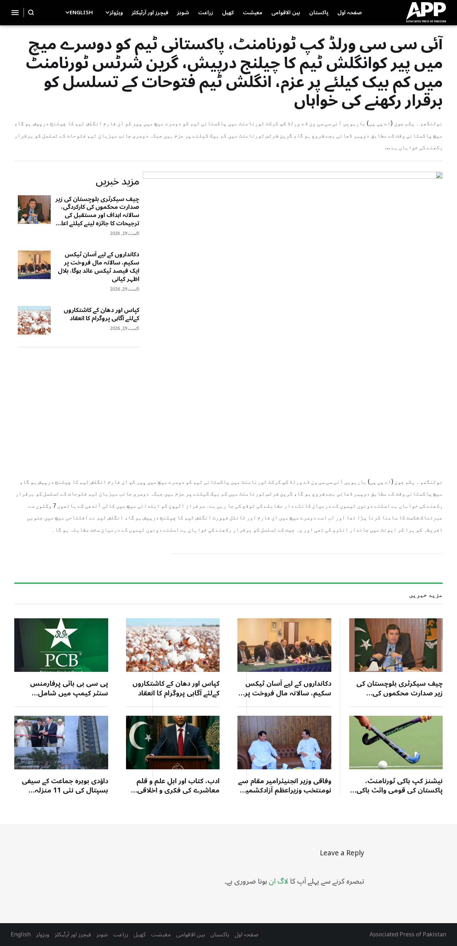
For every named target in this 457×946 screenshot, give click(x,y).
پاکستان (219, 935)
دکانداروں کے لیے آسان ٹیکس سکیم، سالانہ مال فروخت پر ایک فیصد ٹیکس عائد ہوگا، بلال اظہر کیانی (98, 267)
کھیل (140, 935)
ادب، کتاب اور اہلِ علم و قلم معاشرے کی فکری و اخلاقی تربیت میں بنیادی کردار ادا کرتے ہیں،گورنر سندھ (173, 795)
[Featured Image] (34, 209)
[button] (107, 12)
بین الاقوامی (190, 935)
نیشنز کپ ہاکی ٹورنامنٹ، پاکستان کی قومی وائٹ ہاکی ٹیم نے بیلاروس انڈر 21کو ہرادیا (397, 790)
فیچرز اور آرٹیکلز (73, 935)
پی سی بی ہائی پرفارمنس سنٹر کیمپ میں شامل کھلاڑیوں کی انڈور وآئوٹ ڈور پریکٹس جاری (66, 697)
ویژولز (42, 935)
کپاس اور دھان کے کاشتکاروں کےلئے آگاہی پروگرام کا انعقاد (101, 314)
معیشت (161, 935)
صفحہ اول (246, 935)
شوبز (102, 935)
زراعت (120, 935)
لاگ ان (278, 881)
